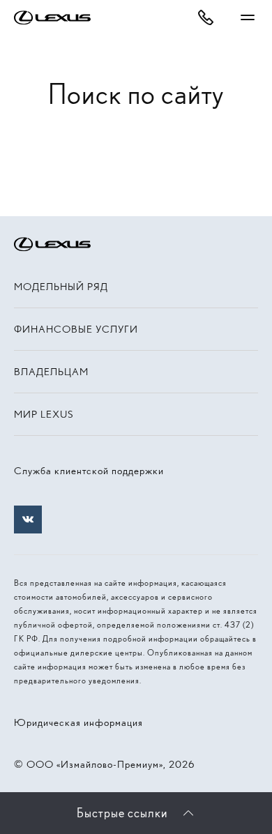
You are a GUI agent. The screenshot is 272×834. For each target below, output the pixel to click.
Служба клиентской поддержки (89, 470)
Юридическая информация (78, 722)
